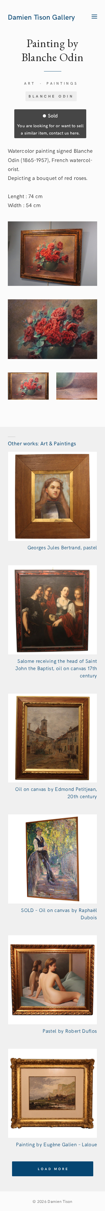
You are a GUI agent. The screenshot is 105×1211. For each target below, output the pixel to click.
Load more (53, 1168)
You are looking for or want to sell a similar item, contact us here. (50, 123)
